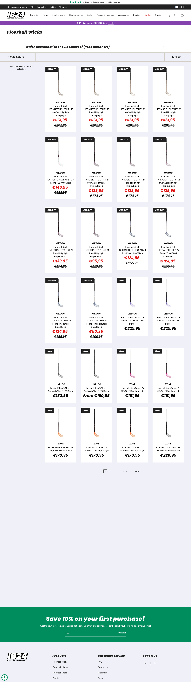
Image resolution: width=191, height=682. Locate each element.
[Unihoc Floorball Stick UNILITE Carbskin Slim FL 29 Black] (96, 363)
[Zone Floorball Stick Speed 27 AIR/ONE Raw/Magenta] (168, 363)
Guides (53, 7)
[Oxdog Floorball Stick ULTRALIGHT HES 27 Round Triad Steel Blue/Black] (168, 222)
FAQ (32, 7)
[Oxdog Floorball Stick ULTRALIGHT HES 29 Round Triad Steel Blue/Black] (60, 293)
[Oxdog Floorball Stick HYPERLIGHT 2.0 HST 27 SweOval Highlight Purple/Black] (96, 152)
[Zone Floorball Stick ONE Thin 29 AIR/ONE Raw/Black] (168, 423)
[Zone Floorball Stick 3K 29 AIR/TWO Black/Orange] (96, 423)
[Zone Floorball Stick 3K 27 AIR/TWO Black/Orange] (132, 423)
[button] (34, 15)
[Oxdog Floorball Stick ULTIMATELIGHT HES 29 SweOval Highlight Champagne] (132, 82)
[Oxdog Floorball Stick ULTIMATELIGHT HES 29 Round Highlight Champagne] (168, 82)
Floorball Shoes (59, 672)
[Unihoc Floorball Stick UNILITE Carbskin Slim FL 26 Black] (60, 363)
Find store (102, 672)
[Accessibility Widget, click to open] (4, 677)
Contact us (42, 7)
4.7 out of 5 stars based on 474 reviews (101, 2)
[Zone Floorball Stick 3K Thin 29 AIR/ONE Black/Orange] (60, 423)
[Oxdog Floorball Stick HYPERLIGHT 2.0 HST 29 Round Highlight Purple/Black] (60, 222)
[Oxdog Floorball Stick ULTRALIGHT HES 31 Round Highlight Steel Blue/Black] (96, 293)
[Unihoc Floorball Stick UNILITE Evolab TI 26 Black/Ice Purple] (168, 293)
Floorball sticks (59, 661)
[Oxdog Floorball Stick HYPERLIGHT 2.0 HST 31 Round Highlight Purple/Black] (96, 222)
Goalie (55, 678)
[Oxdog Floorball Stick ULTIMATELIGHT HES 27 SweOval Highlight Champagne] (60, 82)
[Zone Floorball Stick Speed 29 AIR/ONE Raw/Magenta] (132, 363)
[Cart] (182, 15)
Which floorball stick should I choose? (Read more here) (68, 47)
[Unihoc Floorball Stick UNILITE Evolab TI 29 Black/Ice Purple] (132, 293)
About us (63, 7)
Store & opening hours (17, 7)
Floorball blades (60, 667)
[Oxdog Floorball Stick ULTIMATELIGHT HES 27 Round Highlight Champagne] (96, 82)
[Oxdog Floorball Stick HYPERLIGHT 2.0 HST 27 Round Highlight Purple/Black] (132, 152)
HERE (111, 23)
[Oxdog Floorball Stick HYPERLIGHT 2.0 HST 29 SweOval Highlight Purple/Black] (168, 152)
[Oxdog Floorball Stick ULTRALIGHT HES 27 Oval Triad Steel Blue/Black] (132, 222)
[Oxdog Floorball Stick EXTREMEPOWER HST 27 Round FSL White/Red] (60, 152)
